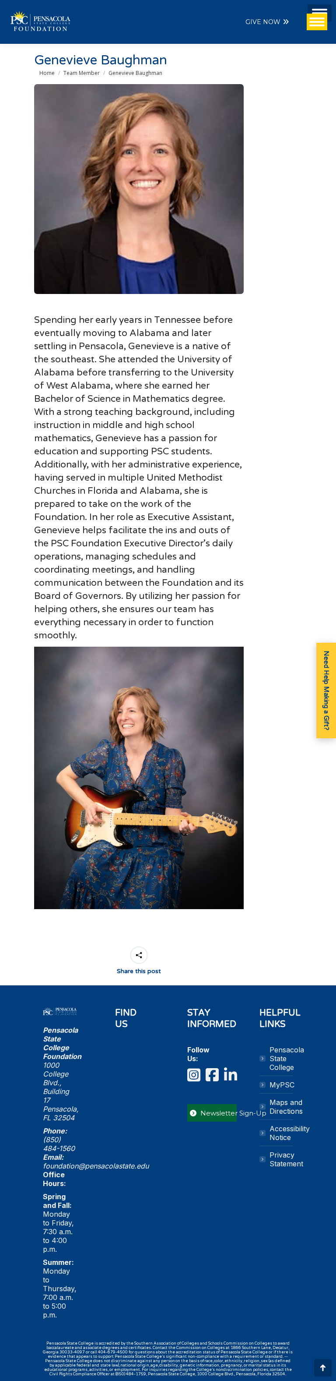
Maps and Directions (286, 1106)
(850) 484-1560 (59, 1144)
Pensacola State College (287, 1058)
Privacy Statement (286, 1159)
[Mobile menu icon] (320, 13)
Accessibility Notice (290, 1133)
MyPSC (282, 1084)
